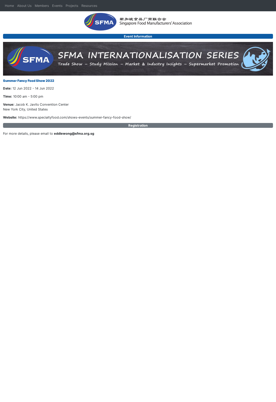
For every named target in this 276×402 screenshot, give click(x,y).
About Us (24, 6)
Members (42, 6)
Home (9, 6)
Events (57, 6)
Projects (72, 6)
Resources (89, 6)
